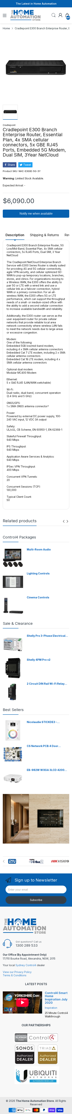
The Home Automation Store (35, 1100)
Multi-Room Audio (39, 549)
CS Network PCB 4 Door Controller (42, 746)
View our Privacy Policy (17, 972)
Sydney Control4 (26, 965)
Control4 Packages (19, 537)
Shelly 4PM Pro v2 (38, 659)
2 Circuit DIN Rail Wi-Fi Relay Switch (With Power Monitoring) (48, 684)
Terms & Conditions (14, 975)
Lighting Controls (38, 573)
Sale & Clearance (18, 623)
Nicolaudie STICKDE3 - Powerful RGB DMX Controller (46, 722)
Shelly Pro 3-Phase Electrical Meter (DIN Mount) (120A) (46, 636)
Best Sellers (13, 710)
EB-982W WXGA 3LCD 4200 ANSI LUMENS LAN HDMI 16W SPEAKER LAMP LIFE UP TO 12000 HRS (46, 770)
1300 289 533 (27, 945)
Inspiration (51, 1007)
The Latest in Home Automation (36, 3)
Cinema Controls (38, 597)
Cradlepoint (9, 125)
